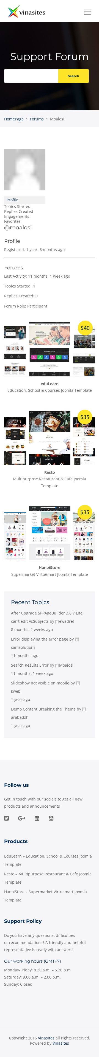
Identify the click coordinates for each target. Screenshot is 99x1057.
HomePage (14, 119)
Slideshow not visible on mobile (40, 683)
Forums (37, 119)
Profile (12, 199)
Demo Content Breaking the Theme (43, 709)
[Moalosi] (24, 172)
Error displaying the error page (39, 639)
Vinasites (61, 1043)
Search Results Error (30, 665)
